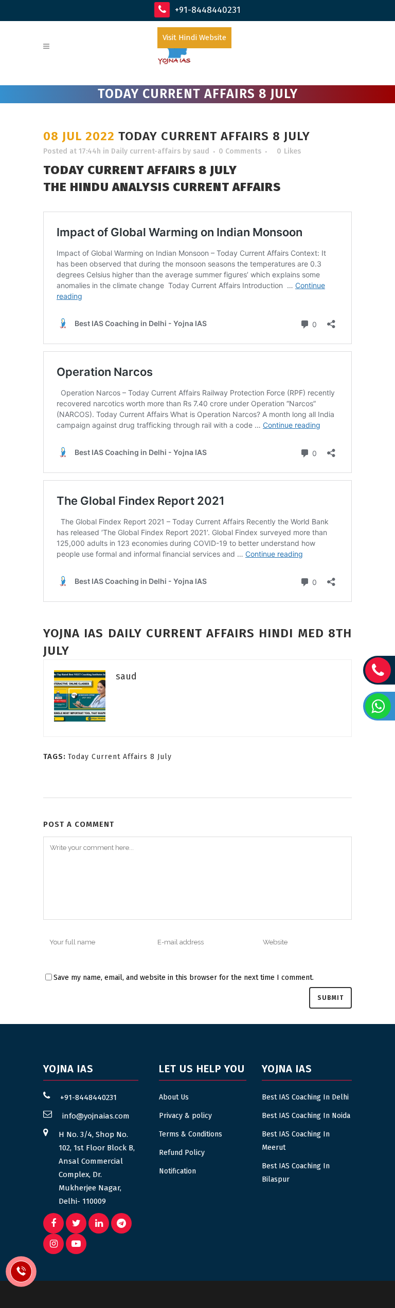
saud (201, 151)
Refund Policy (182, 1152)
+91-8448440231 (206, 10)
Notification (177, 1171)
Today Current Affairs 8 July (120, 756)
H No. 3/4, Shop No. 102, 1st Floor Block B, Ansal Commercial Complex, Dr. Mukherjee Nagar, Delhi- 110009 (97, 1168)
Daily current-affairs (146, 151)
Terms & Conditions (190, 1134)
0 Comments (240, 151)
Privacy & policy (185, 1115)
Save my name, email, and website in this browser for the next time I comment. (183, 977)
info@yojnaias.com (96, 1116)
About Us (174, 1097)
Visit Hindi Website (194, 37)
